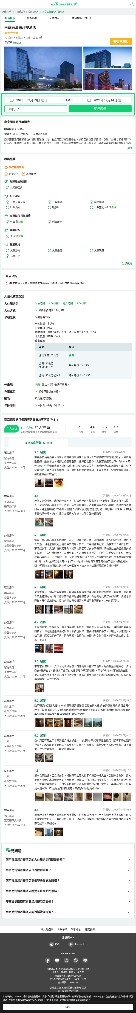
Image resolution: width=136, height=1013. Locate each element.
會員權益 (62, 929)
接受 (68, 1007)
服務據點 (90, 929)
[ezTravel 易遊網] (68, 4)
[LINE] (85, 960)
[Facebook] (47, 960)
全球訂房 (6, 11)
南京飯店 (33, 11)
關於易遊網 (47, 929)
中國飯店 (20, 11)
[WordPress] (76, 960)
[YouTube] (57, 960)
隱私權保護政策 (80, 999)
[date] (36, 100)
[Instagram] (66, 960)
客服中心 (76, 929)
